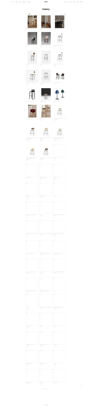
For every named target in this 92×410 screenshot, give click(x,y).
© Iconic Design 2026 (46, 404)
